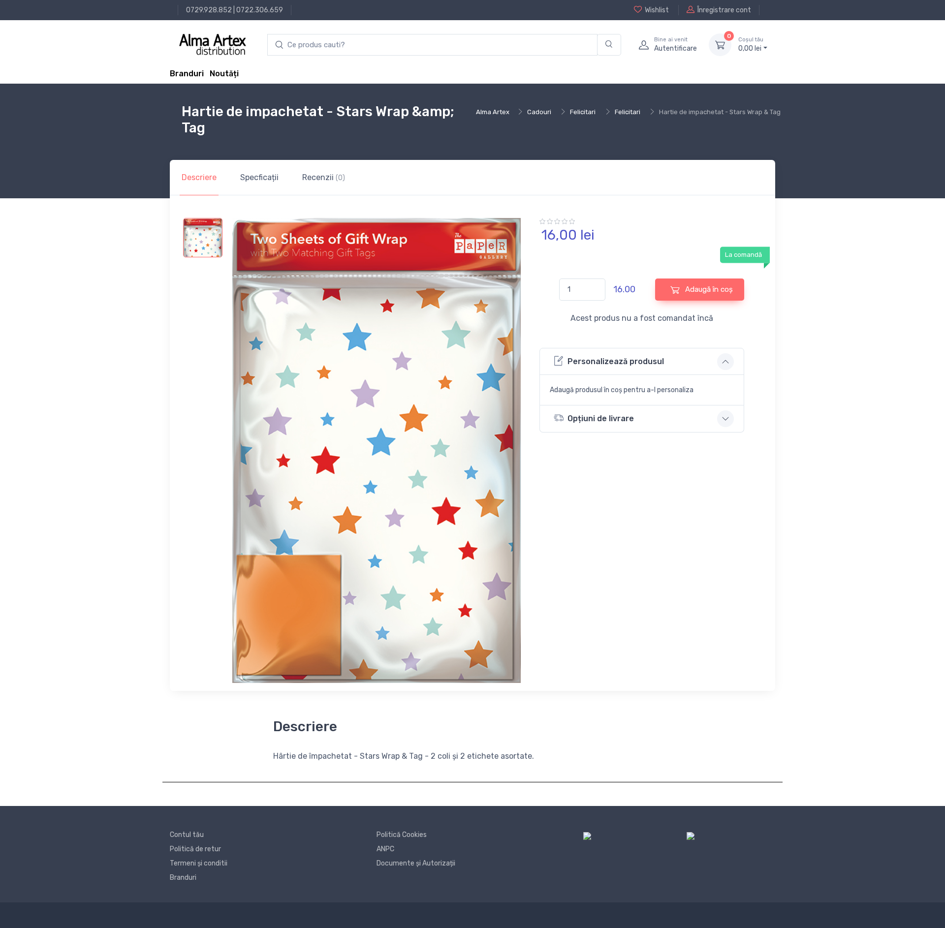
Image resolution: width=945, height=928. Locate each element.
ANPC (385, 849)
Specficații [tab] (259, 177)
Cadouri (539, 112)
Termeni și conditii (198, 863)
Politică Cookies (402, 835)
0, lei (750, 44)
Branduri (187, 73)
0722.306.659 (259, 10)
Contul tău (187, 835)
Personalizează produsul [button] (615, 361)
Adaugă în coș (708, 289)
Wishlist (657, 10)
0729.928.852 (209, 10)
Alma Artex (492, 112)
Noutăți (224, 73)
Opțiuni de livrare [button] (600, 418)
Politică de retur (195, 849)
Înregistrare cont (724, 10)
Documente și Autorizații (416, 863)
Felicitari (583, 112)
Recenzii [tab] (323, 177)
